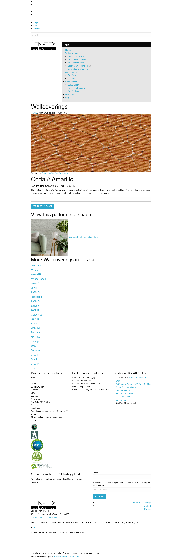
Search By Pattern (76, 56)
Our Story (72, 75)
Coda (44, 173)
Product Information (76, 62)
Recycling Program (76, 87)
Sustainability (71, 81)
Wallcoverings (71, 53)
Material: (34, 389)
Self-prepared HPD (124, 393)
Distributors (70, 94)
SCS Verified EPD (124, 390)
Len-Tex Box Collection (57, 173)
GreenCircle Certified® (126, 387)
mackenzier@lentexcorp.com (66, 556)
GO (32, 41)
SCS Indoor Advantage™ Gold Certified (133, 384)
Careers (71, 78)
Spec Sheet (121, 399)
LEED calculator (123, 396)
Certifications (73, 91)
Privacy (36, 527)
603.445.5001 (51, 517)
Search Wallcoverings (141, 502)
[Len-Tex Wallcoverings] (43, 45)
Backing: (34, 396)
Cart (35, 25)
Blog (67, 97)
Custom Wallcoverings (78, 59)
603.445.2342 (37, 517)
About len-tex (71, 72)
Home (68, 49)
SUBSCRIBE (99, 496)
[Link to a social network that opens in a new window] (34, 1)
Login (35, 22)
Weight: (34, 383)
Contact (36, 28)
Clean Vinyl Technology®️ (79, 65)
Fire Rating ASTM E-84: (40, 402)
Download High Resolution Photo (83, 236)
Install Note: (35, 408)
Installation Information (78, 68)
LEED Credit (73, 84)
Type (33, 377)
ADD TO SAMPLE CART (42, 206)
